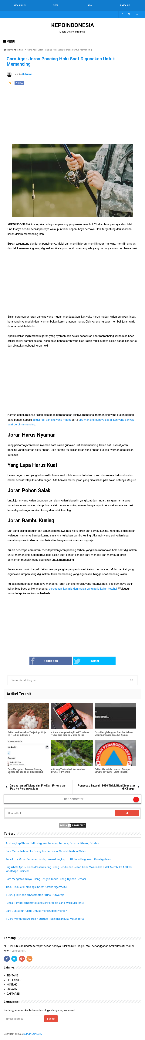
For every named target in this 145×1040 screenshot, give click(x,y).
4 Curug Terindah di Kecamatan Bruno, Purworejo (68, 770)
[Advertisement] (72, 113)
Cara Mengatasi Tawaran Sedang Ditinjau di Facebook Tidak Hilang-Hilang (26, 772)
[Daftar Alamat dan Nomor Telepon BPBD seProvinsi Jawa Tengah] (115, 753)
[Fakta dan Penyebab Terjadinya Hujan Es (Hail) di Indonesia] (28, 716)
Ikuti (138, 14)
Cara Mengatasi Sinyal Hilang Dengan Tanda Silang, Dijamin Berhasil (46, 879)
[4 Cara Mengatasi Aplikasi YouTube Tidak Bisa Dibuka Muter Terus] (72, 716)
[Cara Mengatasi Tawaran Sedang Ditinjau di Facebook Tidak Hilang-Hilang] (28, 753)
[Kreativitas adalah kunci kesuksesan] (140, 1033)
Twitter (94, 661)
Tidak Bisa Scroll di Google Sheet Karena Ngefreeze (36, 886)
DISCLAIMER (14, 980)
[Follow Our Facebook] (121, 14)
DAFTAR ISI (13, 993)
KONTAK (12, 984)
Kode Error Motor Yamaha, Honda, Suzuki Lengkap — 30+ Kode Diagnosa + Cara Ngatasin (58, 859)
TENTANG (12, 975)
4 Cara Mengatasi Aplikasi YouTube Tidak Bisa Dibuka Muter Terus (70, 733)
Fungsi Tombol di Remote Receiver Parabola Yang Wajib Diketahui (45, 902)
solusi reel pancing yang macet (51, 419)
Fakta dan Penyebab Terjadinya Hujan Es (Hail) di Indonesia (27, 733)
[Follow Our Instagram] (128, 14)
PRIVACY (12, 989)
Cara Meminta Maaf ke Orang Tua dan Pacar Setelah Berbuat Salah (46, 851)
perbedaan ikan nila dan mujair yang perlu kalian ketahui (82, 588)
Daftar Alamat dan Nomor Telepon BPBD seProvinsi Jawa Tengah (113, 770)
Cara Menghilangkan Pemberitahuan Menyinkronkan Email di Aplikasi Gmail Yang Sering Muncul (114, 735)
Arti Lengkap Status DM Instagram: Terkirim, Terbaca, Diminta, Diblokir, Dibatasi (52, 843)
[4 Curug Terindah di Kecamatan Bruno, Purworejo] (72, 753)
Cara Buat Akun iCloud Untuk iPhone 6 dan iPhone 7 (36, 910)
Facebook (51, 661)
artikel (19, 83)
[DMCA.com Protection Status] (72, 825)
